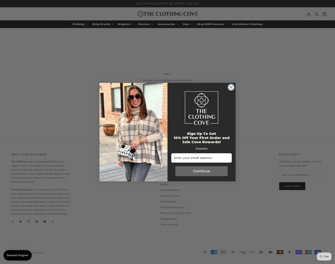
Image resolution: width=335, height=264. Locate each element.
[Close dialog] (231, 87)
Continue (201, 171)
